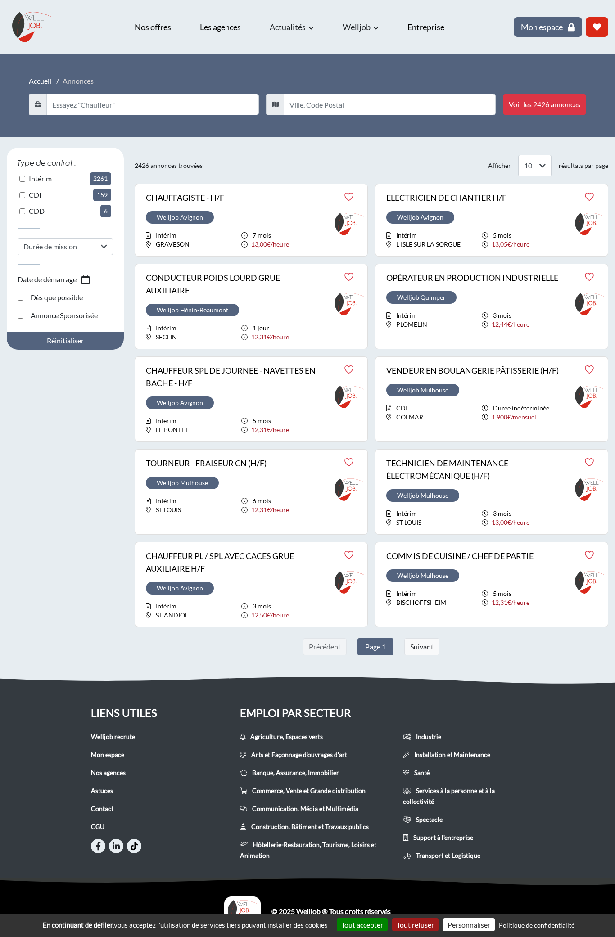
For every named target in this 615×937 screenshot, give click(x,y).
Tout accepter (362, 924)
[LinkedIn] (116, 846)
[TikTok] (134, 846)
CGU (97, 826)
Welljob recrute (113, 736)
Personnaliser (469, 924)
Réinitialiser (65, 340)
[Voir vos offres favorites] (597, 27)
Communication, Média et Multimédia (304, 808)
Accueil (40, 81)
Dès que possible (57, 297)
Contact (102, 808)
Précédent (325, 646)
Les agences (220, 27)
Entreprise (425, 27)
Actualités (288, 27)
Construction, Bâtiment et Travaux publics (309, 826)
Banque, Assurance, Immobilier (295, 772)
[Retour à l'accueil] (36, 27)
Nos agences (108, 772)
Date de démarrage (47, 279)
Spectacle (429, 819)
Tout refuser (415, 924)
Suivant (422, 646)
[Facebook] (98, 846)
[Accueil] (242, 911)
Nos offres (153, 27)
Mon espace (107, 754)
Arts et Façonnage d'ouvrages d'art (298, 754)
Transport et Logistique (447, 855)
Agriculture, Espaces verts (286, 736)
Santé (421, 772)
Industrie (428, 736)
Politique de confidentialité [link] (536, 925)
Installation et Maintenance (451, 754)
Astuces (102, 790)
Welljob (357, 27)
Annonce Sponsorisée (64, 315)
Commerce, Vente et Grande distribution (308, 790)
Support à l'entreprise (442, 837)
